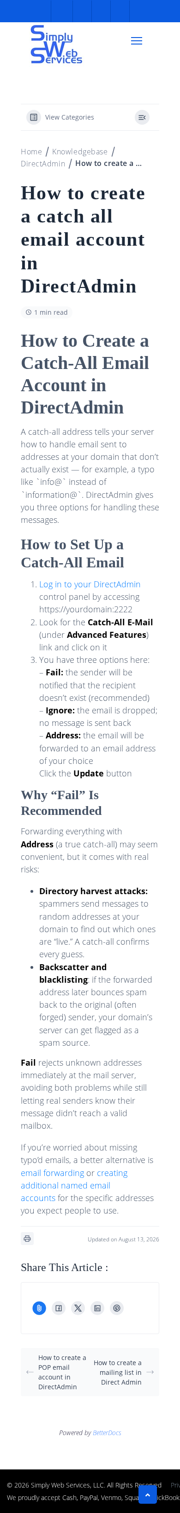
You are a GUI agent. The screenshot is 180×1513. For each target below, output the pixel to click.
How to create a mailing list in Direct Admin (118, 1372)
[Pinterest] (117, 1308)
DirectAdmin (43, 164)
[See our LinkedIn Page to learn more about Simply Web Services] (119, 11)
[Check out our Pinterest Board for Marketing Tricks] (100, 11)
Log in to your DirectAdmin (90, 584)
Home (31, 151)
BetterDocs (107, 1432)
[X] (78, 1308)
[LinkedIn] (97, 1308)
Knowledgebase (80, 151)
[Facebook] (59, 1308)
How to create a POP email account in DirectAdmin (62, 1372)
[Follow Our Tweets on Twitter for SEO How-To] (81, 11)
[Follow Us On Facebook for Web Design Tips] (62, 11)
